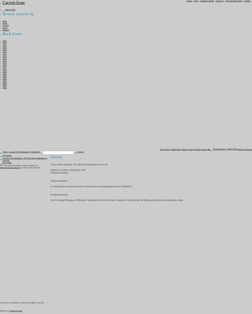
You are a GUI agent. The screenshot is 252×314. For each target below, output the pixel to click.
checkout (220, 1)
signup (189, 1)
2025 (5, 41)
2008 (5, 74)
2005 (5, 81)
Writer (5, 23)
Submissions (176, 150)
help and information (234, 1)
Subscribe (206, 150)
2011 (5, 68)
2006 (5, 79)
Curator (6, 26)
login (196, 1)
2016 (5, 57)
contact (247, 1)
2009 (5, 72)
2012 (5, 66)
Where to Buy (187, 150)
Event (5, 28)
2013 (5, 63)
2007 (5, 77)
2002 (5, 88)
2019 (5, 50)
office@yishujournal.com (10, 168)
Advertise (197, 150)
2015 (5, 59)
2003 (5, 86)
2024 (5, 43)
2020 (5, 48)
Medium (6, 30)
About (162, 150)
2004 (5, 83)
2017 (5, 54)
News (167, 150)
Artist (5, 21)
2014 (5, 61)
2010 (5, 70)
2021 (5, 45)
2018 (5, 52)
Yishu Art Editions (245, 150)
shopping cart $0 (207, 1)
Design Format (16, 311)
